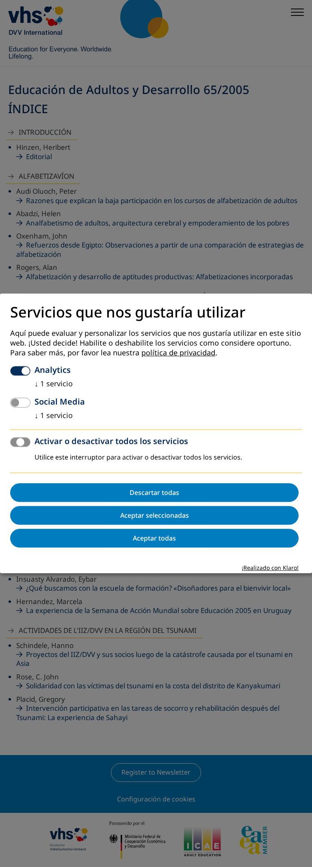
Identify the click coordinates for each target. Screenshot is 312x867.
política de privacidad (178, 353)
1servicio (54, 384)
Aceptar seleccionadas (154, 515)
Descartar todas (154, 492)
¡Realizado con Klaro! (270, 568)
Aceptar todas (154, 538)
